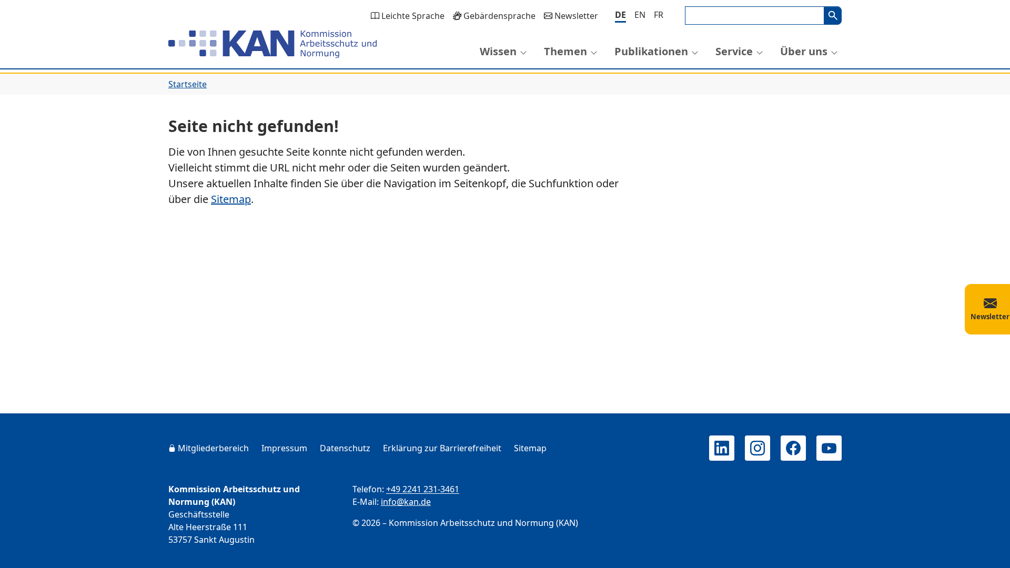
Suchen (833, 15)
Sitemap (231, 199)
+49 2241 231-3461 (422, 489)
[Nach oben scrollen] (986, 550)
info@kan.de (406, 502)
